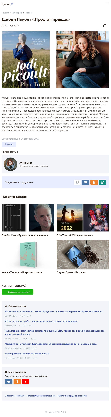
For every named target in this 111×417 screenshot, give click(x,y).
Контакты (20, 395)
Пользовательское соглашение (41, 395)
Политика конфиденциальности (72, 395)
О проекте (9, 395)
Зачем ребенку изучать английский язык (27, 353)
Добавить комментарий (19, 291)
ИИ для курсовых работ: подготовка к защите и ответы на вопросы (41, 320)
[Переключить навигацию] (107, 4)
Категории (17, 12)
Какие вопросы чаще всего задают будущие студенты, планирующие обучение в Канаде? (54, 311)
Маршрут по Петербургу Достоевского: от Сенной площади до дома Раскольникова (51, 343)
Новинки (28, 12)
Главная (5, 12)
